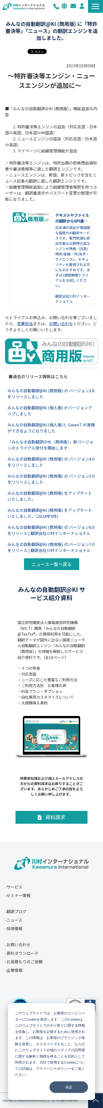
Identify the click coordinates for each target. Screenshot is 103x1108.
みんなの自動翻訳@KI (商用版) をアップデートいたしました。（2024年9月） (50, 513)
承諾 (68, 1087)
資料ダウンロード (22, 953)
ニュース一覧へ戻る (52, 564)
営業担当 (25, 323)
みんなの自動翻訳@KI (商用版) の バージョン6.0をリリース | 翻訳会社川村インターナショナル (51, 530)
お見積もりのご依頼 (24, 962)
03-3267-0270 (56, 6)
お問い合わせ (73, 6)
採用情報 (14, 928)
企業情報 (14, 970)
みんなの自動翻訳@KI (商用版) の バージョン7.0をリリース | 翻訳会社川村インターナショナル (51, 547)
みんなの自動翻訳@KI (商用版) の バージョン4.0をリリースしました (51, 462)
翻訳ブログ (16, 911)
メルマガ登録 (82, 6)
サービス (14, 887)
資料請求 (55, 817)
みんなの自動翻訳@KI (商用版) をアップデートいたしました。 (50, 496)
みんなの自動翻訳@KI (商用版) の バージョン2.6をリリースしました (51, 393)
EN (64, 6)
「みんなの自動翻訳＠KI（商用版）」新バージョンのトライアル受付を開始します (50, 445)
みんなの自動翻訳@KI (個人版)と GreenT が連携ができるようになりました (51, 428)
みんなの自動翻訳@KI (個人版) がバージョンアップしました (50, 411)
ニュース (14, 920)
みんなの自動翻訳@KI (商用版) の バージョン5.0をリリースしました (51, 479)
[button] (95, 6)
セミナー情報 (18, 895)
